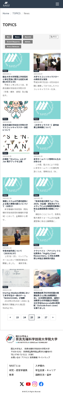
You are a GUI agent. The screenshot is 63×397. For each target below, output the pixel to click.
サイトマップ (44, 357)
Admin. (28, 41)
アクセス (25, 357)
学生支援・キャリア (45, 370)
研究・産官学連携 (18, 370)
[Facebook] (41, 384)
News (17, 37)
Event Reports (13, 41)
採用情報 (33, 357)
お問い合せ (16, 357)
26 (38, 317)
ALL (8, 37)
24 (24, 317)
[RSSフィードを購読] (54, 37)
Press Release (13, 46)
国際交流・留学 (43, 374)
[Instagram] (34, 384)
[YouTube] (28, 384)
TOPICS (16, 13)
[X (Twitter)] (21, 384)
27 (46, 317)
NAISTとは (14, 365)
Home (6, 13)
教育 (11, 374)
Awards (28, 37)
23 (17, 317)
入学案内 (39, 365)
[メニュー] (57, 4)
